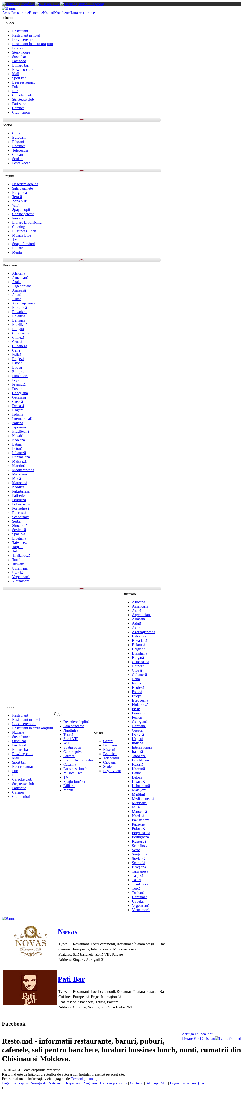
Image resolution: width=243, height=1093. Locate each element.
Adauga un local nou (197, 1034)
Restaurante (20, 13)
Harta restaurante (82, 13)
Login (174, 1083)
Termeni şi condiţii (84, 1079)
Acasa (6, 13)
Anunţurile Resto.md (46, 1083)
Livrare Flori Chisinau (198, 1038)
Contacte (136, 1083)
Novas (67, 931)
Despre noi (72, 1083)
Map (163, 1083)
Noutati (48, 13)
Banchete (36, 13)
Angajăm (90, 1083)
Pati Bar (71, 979)
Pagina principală (15, 1083)
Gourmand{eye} (194, 1083)
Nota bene (62, 13)
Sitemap (152, 1083)
